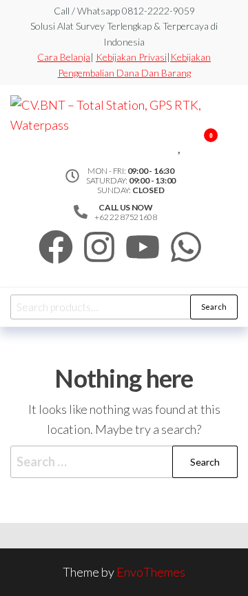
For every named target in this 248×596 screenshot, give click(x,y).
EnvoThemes (150, 571)
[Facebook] (56, 247)
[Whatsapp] (186, 247)
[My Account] (190, 144)
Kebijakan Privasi (131, 57)
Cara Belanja (63, 57)
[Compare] (170, 144)
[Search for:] (124, 462)
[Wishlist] (180, 144)
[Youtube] (142, 247)
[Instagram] (99, 247)
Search (214, 306)
